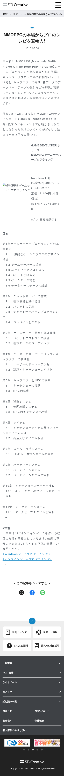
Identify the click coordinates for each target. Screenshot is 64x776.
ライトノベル (10, 682)
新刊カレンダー (20, 632)
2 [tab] (28, 749)
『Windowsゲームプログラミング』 (26, 554)
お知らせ (7, 710)
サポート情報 (50, 632)
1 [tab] (24, 749)
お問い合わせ (41, 710)
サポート (18, 14)
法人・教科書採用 (50, 645)
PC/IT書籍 (8, 672)
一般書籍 (7, 663)
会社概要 (39, 720)
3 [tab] (33, 749)
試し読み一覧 (10, 701)
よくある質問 (20, 645)
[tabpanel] (17, 743)
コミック (7, 691)
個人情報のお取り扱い (14, 730)
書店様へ (7, 720)
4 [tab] (37, 749)
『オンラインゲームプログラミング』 (27, 559)
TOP (5, 14)
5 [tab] (42, 749)
